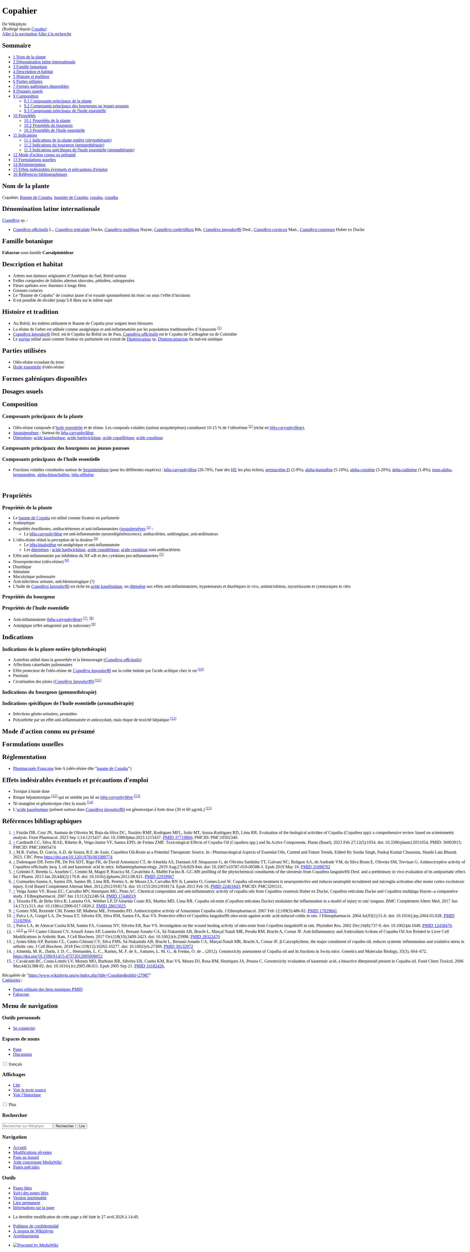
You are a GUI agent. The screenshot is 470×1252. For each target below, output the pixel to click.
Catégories (11, 980)
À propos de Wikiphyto (33, 1231)
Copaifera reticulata (72, 229)
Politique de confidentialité (36, 1226)
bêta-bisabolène (43, 544)
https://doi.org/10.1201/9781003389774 (78, 857)
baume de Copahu (34, 518)
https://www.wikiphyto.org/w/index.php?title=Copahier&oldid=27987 (89, 975)
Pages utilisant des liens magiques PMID (48, 989)
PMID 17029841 (322, 910)
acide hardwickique (84, 437)
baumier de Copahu (71, 197)
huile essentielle (69, 428)
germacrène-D (277, 469)
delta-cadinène (404, 469)
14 (90, 802)
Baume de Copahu (36, 197)
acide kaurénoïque (49, 437)
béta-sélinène (83, 474)
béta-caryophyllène (286, 428)
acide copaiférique (118, 437)
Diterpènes (22, 437)
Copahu (38, 29)
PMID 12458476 (437, 925)
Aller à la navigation (19, 34)
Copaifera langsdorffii (222, 229)
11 (98, 680)
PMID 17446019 (121, 896)
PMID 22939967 (159, 876)
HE (234, 469)
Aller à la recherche (54, 34)
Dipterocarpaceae (173, 339)
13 (137, 796)
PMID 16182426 (149, 966)
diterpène (138, 586)
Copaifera (11, 220)
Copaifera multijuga (121, 229)
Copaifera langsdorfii (31, 334)
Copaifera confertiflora (174, 229)
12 (173, 718)
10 (201, 669)
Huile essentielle (27, 367)
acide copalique (149, 437)
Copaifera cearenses (317, 229)
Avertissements (26, 1236)
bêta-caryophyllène (46, 534)
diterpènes (40, 549)
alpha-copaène (362, 469)
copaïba (111, 197)
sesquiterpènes (133, 529)
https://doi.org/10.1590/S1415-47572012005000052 (58, 956)
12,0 (19, 930)
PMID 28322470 (205, 936)
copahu (96, 197)
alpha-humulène (319, 469)
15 (209, 808)
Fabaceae (21, 994)
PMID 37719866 (177, 837)
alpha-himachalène (53, 474)
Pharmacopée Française (33, 768)
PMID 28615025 (111, 906)
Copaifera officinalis (30, 229)
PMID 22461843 (225, 886)
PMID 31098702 (315, 866)
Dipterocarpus (139, 339)
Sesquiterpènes (26, 432)
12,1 (31, 930)
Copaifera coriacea (270, 229)
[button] (5, 1064)
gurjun (24, 339)
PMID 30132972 (178, 946)
